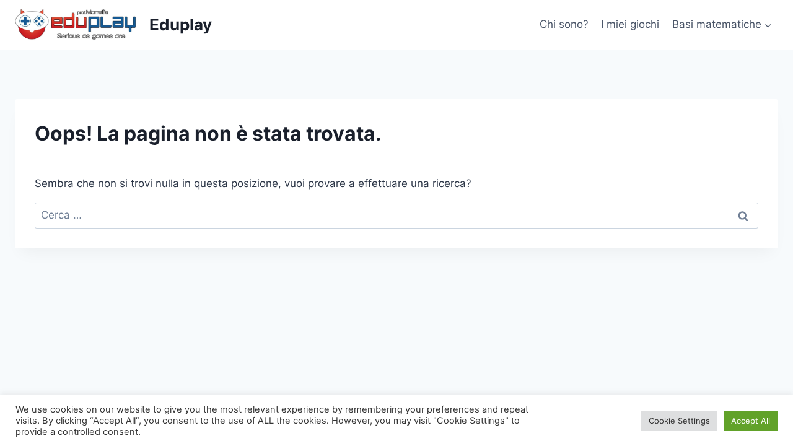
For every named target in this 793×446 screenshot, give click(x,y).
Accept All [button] (750, 421)
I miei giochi (630, 24)
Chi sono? (564, 24)
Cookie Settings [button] (679, 421)
